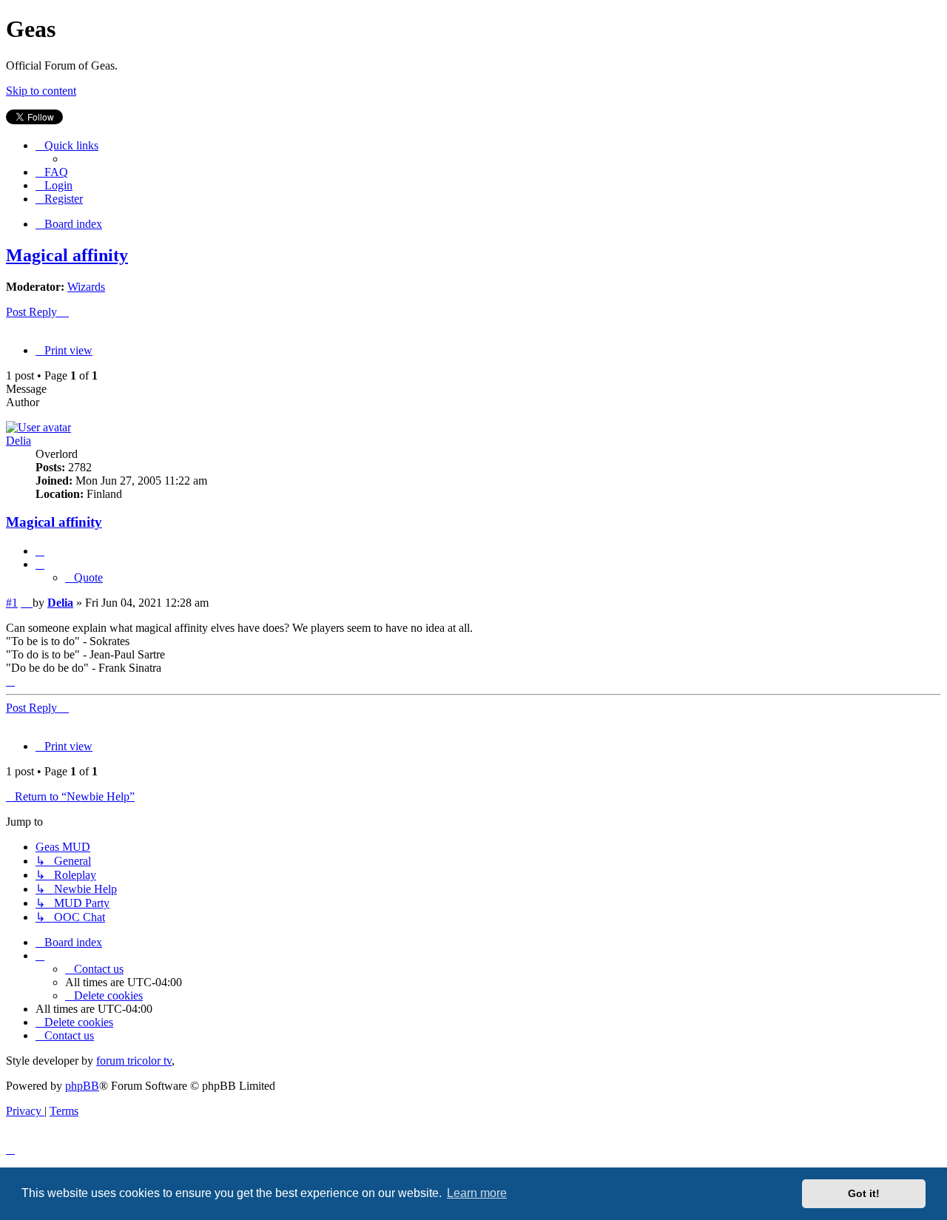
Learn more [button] (477, 1193)
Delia (18, 440)
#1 (12, 602)
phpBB (82, 1085)
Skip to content (41, 90)
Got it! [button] (864, 1193)
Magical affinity (67, 255)
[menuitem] (52, 172)
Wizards (86, 286)
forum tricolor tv (134, 1060)
